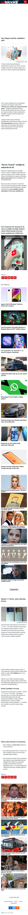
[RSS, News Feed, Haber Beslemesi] (17, 907)
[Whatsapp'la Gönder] (12, 277)
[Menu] (25, 2)
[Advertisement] (14, 20)
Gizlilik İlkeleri (14, 903)
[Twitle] (6, 277)
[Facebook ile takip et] (10, 907)
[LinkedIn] (9, 277)
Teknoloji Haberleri (8, 901)
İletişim (21, 901)
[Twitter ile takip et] (14, 907)
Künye (15, 901)
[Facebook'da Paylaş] (2, 277)
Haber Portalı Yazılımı (8, 912)
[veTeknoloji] (10, 1)
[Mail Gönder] (15, 277)
